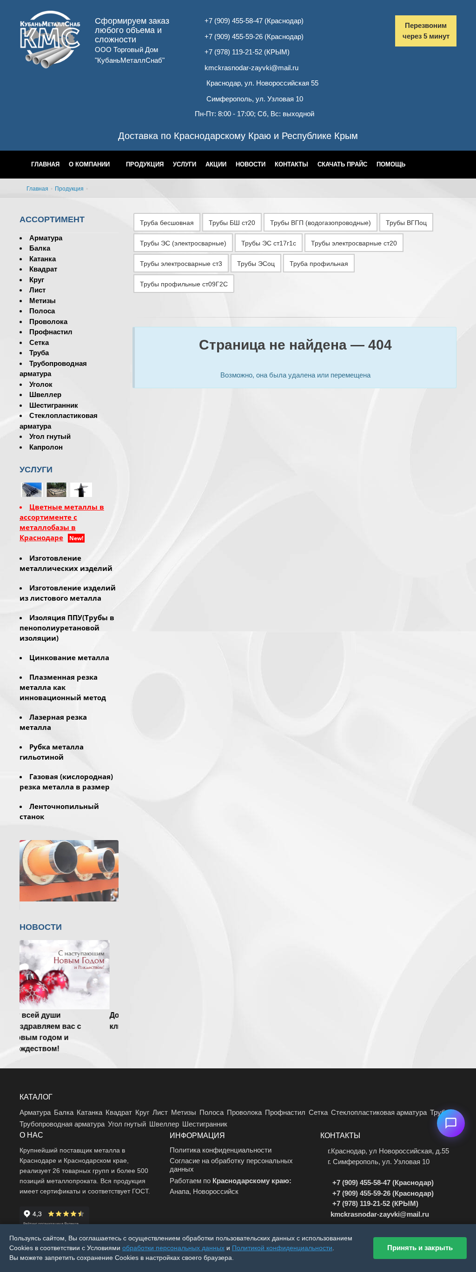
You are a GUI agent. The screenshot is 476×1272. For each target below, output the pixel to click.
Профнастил (51, 332)
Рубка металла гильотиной (52, 752)
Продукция (145, 164)
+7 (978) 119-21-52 (233, 52)
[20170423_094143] (32, 489)
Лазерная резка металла (53, 722)
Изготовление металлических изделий (66, 563)
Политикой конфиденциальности (282, 1248)
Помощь (391, 164)
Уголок (41, 384)
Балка (39, 248)
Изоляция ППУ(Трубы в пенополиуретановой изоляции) (67, 628)
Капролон (46, 447)
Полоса (42, 311)
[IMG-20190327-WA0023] (81, 489)
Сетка (39, 342)
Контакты (291, 164)
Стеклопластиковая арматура (379, 1112)
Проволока (48, 321)
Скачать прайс (342, 164)
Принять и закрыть (420, 1248)
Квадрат (43, 269)
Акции (215, 164)
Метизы (42, 301)
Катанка (42, 259)
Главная (45, 164)
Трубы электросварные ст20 (354, 243)
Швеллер (45, 394)
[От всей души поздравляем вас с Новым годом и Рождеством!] (69, 974)
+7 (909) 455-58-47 (234, 21)
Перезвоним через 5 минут (426, 30)
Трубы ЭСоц (256, 263)
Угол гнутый (50, 436)
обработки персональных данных (173, 1248)
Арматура (45, 238)
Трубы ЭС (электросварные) (183, 243)
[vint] (56, 489)
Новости (250, 164)
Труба (39, 353)
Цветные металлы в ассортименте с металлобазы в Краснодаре (62, 522)
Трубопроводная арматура (62, 1124)
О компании (89, 164)
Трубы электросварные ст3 (181, 263)
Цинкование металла (69, 657)
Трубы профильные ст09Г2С (184, 284)
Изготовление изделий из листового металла (68, 593)
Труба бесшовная (167, 222)
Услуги (184, 164)
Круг (36, 280)
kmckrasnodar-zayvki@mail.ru (251, 68)
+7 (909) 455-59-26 (234, 36)
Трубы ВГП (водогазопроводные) (320, 222)
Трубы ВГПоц (406, 222)
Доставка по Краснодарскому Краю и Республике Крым (238, 136)
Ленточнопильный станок (59, 811)
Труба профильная (319, 263)
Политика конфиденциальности (220, 1150)
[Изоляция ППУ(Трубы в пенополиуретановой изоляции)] (69, 870)
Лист (37, 290)
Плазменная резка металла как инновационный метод (63, 687)
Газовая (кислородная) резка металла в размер (66, 781)
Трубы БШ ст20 (232, 222)
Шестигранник (53, 405)
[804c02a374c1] (106, 489)
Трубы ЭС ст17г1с (268, 243)
